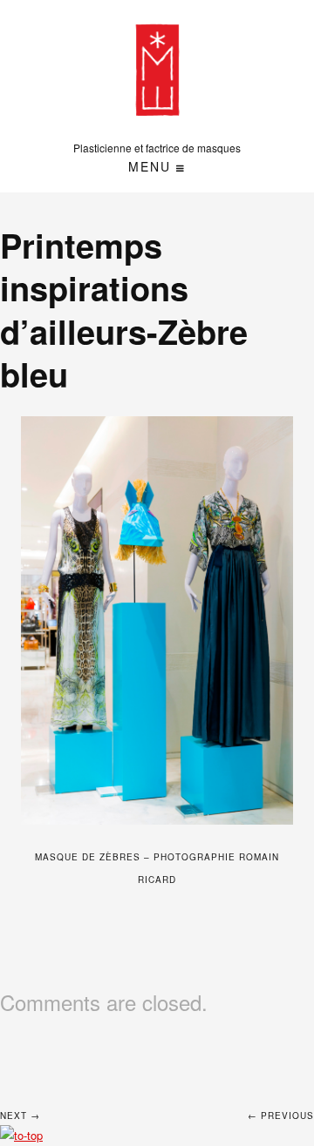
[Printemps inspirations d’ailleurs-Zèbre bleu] (157, 620)
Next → (20, 1115)
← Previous (281, 1115)
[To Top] (21, 1135)
